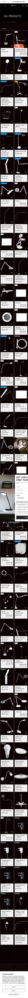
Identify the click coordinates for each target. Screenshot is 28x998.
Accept (13, 987)
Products (8, 22)
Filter (4, 28)
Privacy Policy (21, 983)
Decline (13, 990)
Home (4, 22)
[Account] (23, 5)
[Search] (5, 5)
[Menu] (1, 5)
